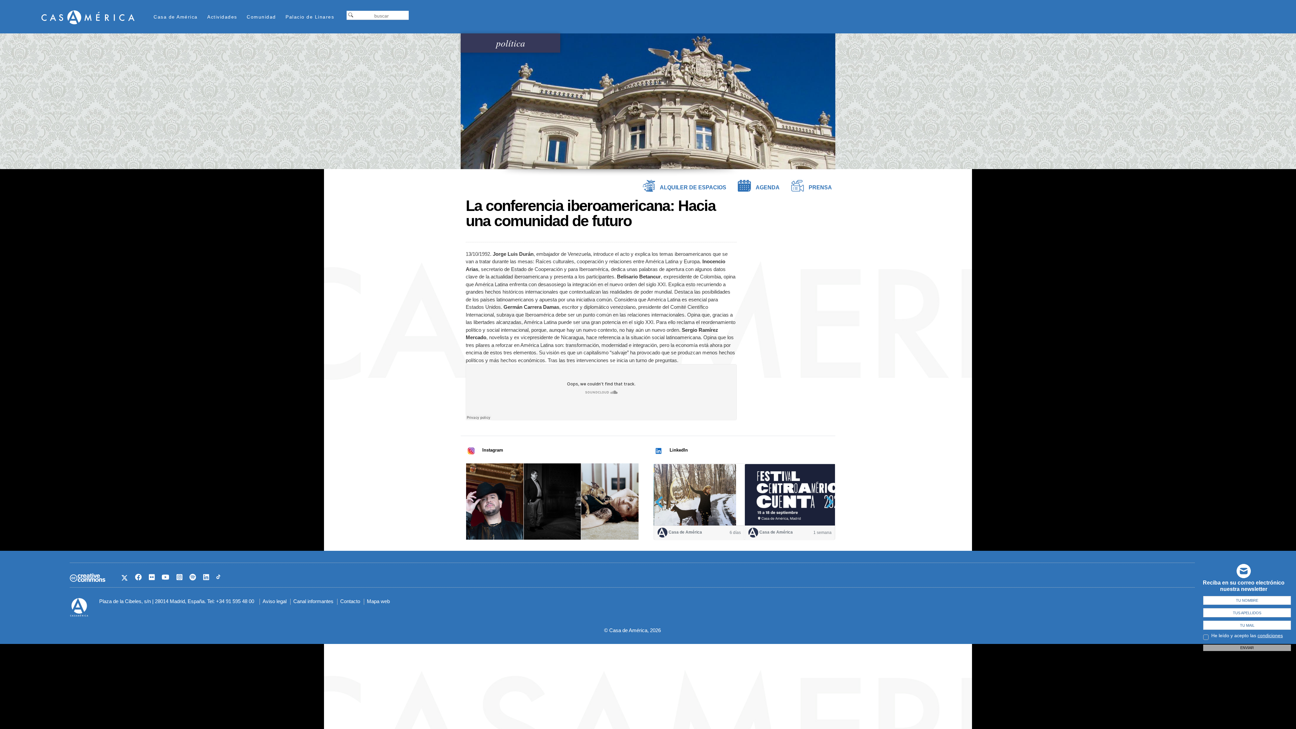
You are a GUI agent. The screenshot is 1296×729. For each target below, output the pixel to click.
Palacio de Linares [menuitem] (310, 17)
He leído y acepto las (1247, 635)
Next (828, 502)
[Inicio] (88, 17)
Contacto (350, 601)
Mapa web (378, 601)
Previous (661, 502)
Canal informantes (313, 601)
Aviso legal (275, 601)
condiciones (1270, 635)
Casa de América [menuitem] (176, 17)
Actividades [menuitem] (222, 17)
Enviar (1247, 648)
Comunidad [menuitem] (261, 17)
